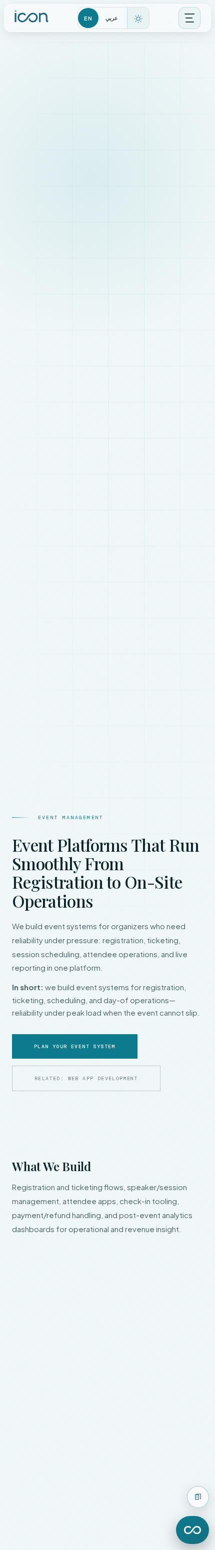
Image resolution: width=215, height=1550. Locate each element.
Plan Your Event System (75, 1046)
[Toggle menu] (189, 18)
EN (88, 18)
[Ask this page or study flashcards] (198, 1497)
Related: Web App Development (86, 1078)
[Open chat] (192, 1530)
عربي (112, 17)
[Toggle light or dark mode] (138, 18)
